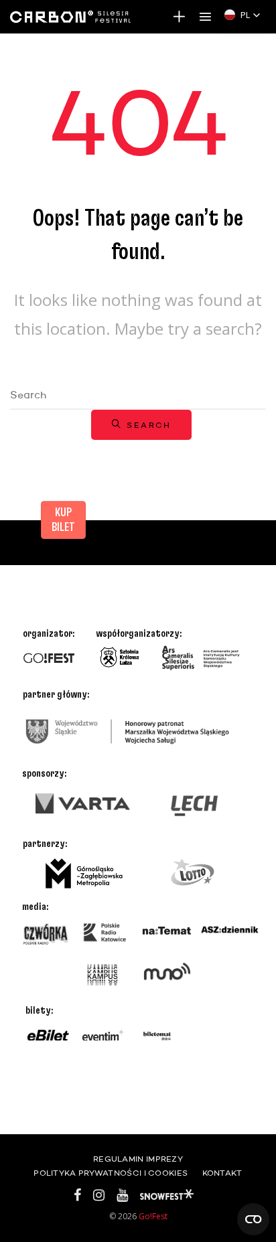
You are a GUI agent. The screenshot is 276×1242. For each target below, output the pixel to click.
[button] (242, 14)
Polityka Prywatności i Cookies (110, 1174)
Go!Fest (153, 1216)
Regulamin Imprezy (138, 1160)
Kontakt (222, 1174)
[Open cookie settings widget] (253, 1219)
